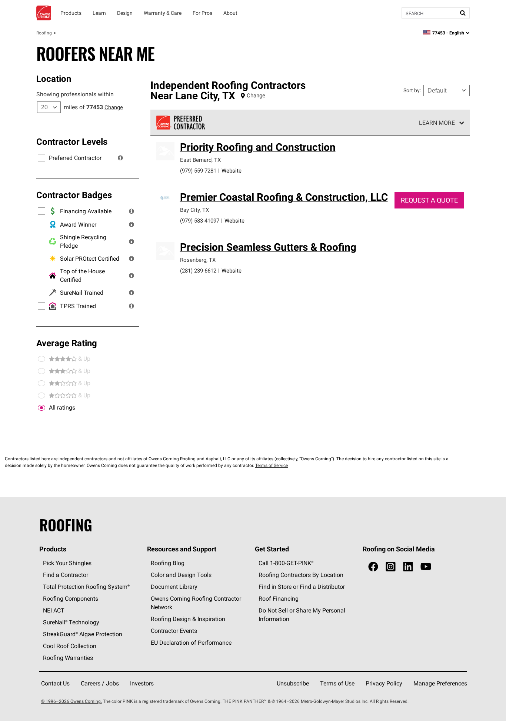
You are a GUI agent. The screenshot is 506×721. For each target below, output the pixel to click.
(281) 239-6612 (198, 270)
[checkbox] (41, 407)
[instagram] (390, 566)
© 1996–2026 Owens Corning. (71, 701)
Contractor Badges (74, 194)
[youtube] (426, 566)
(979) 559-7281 (198, 170)
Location (53, 78)
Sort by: (412, 90)
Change (113, 107)
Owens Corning (43, 13)
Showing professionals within (75, 94)
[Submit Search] (463, 13)
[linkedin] (408, 566)
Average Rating (66, 342)
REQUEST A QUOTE (429, 200)
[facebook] (373, 566)
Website (232, 170)
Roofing (44, 33)
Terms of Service (271, 465)
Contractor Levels (71, 141)
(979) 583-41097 (199, 220)
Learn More (437, 122)
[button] (120, 158)
